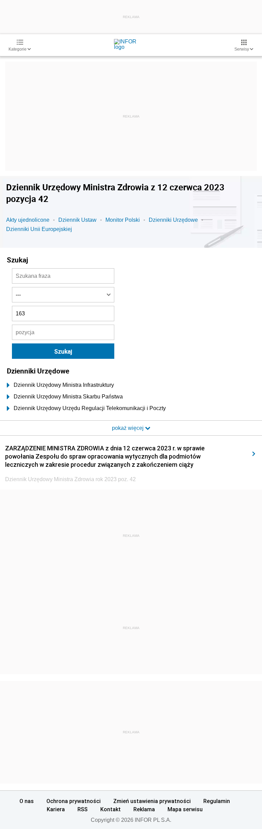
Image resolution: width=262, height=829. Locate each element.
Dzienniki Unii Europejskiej (39, 229)
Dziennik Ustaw (77, 220)
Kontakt (110, 809)
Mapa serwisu (185, 809)
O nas (26, 801)
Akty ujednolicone (27, 220)
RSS (82, 809)
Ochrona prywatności (73, 801)
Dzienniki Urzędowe (173, 220)
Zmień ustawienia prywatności (152, 801)
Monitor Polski (122, 220)
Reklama (144, 809)
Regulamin (216, 801)
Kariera (56, 809)
